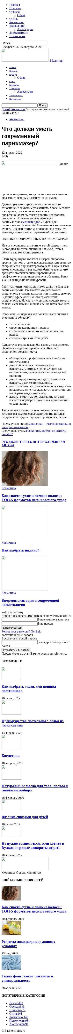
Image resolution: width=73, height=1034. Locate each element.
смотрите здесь (31, 221)
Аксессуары (25, 29)
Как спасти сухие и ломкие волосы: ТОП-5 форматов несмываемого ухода (34, 498)
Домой (6, 109)
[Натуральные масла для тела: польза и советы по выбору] (11, 778)
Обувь (21, 15)
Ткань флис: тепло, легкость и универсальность (27, 978)
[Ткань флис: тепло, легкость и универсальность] (11, 968)
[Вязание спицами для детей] (11, 809)
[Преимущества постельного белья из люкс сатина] (11, 713)
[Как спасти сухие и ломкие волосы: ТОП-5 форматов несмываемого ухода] (25, 484)
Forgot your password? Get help (21, 631)
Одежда (14, 11)
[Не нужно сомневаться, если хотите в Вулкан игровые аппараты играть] (11, 836)
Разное (16, 1003)
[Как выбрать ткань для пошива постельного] (11, 679)
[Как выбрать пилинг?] (25, 539)
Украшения (16, 25)
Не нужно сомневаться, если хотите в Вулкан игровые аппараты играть (33, 845)
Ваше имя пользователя (53, 619)
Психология (17, 36)
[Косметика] (11, 748)
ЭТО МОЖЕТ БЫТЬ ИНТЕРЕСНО (27, 441)
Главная (14, 4)
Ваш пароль (45, 623)
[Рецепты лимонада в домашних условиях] (11, 934)
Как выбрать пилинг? (20, 550)
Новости (15, 8)
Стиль (13, 18)
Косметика (16, 22)
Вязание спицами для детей (25, 817)
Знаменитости (18, 32)
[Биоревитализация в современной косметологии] (25, 589)
